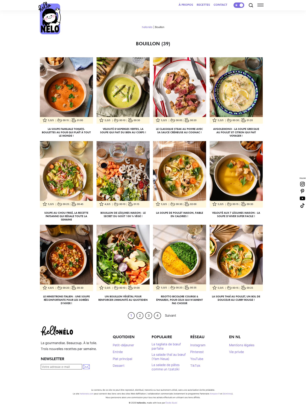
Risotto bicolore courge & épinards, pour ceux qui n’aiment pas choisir (179, 300)
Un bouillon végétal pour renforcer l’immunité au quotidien (123, 298)
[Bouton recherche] (251, 5)
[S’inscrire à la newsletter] (86, 366)
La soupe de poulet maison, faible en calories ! (179, 214)
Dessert (119, 365)
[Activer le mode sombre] (239, 5)
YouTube (196, 359)
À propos (186, 4)
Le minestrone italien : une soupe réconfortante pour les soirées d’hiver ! (66, 300)
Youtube (302, 198)
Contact (220, 4)
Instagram (198, 345)
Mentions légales (241, 345)
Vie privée (236, 352)
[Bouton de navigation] (261, 5)
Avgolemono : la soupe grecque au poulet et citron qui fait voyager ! (236, 132)
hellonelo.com (87, 393)
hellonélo (147, 27)
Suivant (170, 315)
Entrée (118, 352)
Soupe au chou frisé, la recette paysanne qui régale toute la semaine (66, 216)
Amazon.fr (215, 393)
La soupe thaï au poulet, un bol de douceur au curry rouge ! (236, 298)
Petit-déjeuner (123, 345)
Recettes (203, 4)
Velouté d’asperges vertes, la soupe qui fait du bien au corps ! (123, 130)
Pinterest (197, 352)
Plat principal (122, 359)
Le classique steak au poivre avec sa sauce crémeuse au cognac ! (179, 130)
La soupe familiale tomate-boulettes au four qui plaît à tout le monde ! (66, 132)
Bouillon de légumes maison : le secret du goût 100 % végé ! (123, 214)
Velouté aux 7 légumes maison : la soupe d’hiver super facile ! (236, 214)
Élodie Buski (171, 403)
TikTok (195, 365)
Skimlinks (227, 393)
